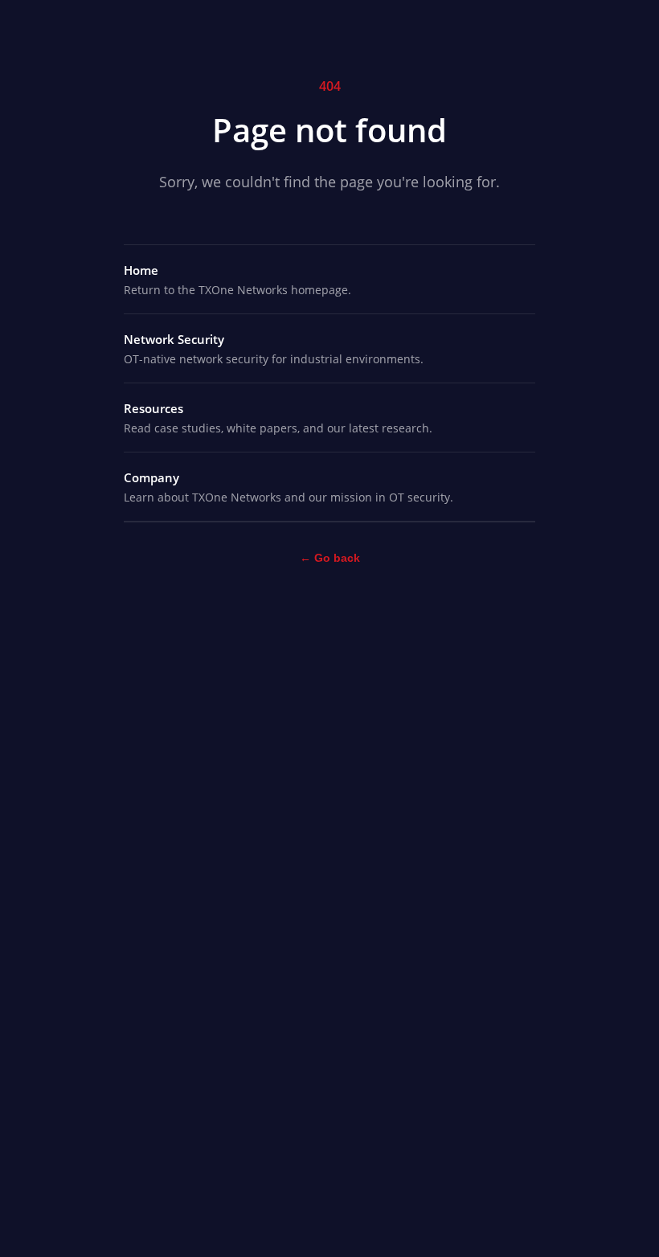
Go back (330, 557)
